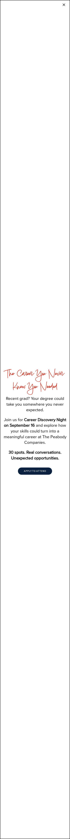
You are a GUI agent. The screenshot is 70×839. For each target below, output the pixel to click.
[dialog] (35, 419)
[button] (35, 471)
